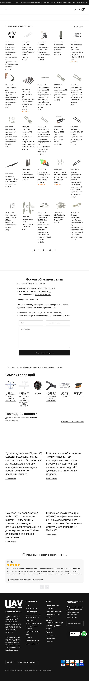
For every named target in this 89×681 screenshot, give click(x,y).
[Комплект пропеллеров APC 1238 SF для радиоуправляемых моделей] (60, 77)
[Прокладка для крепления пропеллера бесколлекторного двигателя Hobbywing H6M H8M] (77, 35)
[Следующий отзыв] (47, 587)
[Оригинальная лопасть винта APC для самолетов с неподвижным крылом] (11, 205)
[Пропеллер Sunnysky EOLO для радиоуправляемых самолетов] (11, 164)
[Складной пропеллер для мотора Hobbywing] (28, 162)
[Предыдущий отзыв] (42, 587)
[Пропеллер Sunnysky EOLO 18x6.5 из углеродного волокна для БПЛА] (60, 119)
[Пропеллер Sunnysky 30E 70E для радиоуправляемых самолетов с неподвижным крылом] (28, 79)
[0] (82, 10)
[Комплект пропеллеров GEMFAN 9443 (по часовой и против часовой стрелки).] (28, 35)
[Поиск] (79, 10)
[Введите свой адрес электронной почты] (81, 623)
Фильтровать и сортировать (20, 26)
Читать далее (10, 478)
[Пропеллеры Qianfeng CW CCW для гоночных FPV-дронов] (44, 162)
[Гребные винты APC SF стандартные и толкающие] (28, 207)
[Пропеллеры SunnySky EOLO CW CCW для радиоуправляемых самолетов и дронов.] (77, 119)
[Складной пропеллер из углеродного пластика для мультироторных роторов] (44, 35)
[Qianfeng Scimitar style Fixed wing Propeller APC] (60, 205)
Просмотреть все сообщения (72, 421)
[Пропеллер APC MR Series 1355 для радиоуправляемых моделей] (60, 162)
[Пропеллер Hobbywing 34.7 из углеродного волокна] (60, 35)
